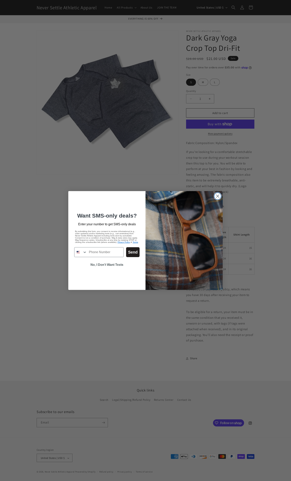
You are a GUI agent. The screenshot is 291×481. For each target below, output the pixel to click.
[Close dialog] (217, 196)
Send (133, 252)
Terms (135, 242)
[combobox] (80, 252)
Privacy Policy (124, 242)
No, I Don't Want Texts (106, 264)
